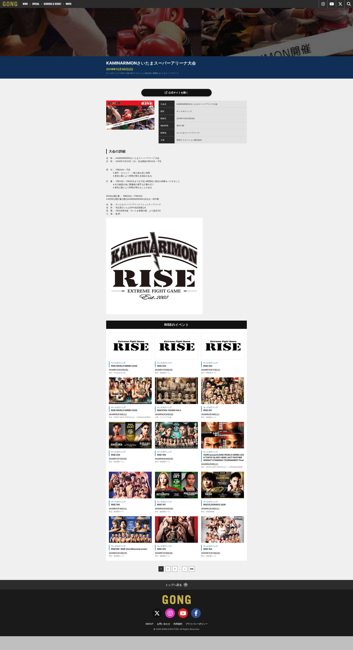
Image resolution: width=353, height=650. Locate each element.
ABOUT (149, 623)
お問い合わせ (163, 623)
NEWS (25, 3)
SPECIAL (35, 3)
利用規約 (177, 623)
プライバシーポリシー (197, 623)
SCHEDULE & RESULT (52, 3)
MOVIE (68, 3)
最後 (191, 569)
